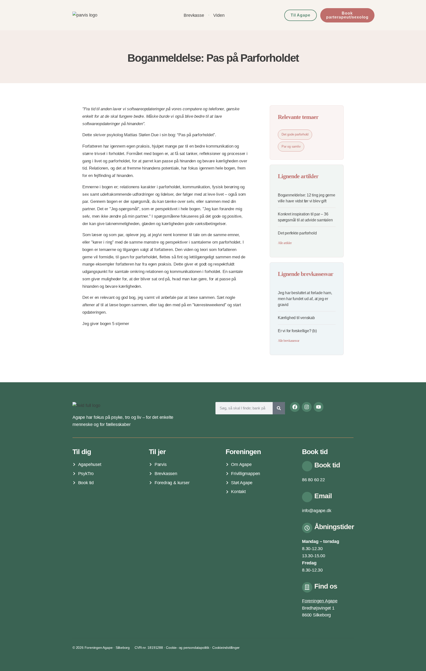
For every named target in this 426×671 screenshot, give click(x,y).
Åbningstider (334, 527)
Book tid (327, 465)
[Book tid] (307, 466)
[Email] (307, 497)
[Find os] (307, 587)
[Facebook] (295, 407)
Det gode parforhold (295, 134)
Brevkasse (194, 15)
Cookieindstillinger (226, 648)
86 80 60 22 (313, 479)
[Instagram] (307, 407)
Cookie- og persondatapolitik (187, 648)
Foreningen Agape (319, 600)
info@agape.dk (316, 510)
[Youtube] (318, 407)
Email (323, 496)
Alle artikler (285, 243)
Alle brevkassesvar (288, 341)
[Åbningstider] (307, 528)
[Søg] (279, 408)
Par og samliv (291, 146)
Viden (218, 15)
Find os (325, 586)
